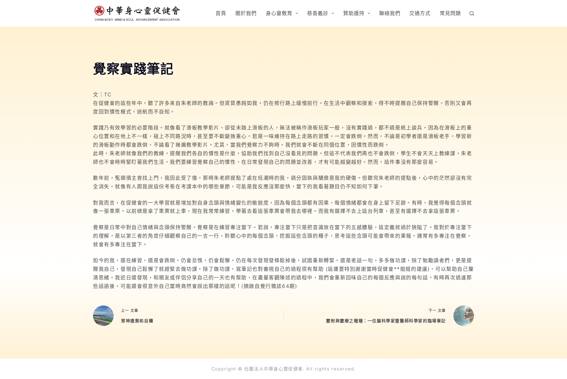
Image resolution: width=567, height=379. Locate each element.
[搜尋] (472, 13)
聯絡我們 (389, 13)
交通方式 (420, 13)
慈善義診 (317, 13)
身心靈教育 (279, 13)
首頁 (221, 13)
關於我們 (246, 13)
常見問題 (450, 13)
